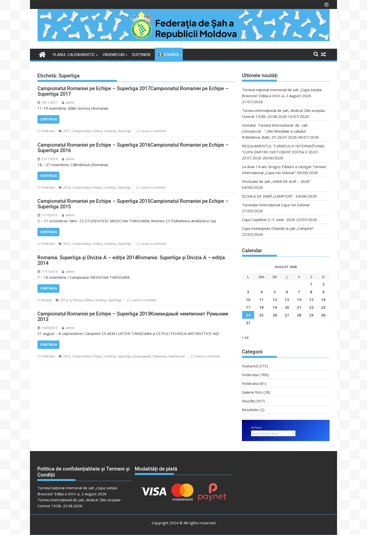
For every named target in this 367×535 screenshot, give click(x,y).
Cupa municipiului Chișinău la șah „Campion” (278, 228)
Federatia (48, 131)
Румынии (159, 356)
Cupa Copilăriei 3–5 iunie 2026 (268, 219)
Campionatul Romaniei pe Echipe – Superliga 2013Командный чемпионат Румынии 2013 (132, 316)
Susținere (141, 54)
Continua (48, 119)
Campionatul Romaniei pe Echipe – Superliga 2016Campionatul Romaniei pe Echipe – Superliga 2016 (132, 147)
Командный (142, 356)
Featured (250, 365)
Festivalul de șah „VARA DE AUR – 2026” (276, 181)
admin (69, 102)
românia (110, 131)
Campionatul (81, 131)
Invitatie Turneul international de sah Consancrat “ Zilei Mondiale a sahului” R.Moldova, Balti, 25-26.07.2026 (276, 131)
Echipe (97, 187)
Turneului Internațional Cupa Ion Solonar (276, 204)
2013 (66, 356)
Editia (88, 300)
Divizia (77, 300)
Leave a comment (153, 131)
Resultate (250, 409)
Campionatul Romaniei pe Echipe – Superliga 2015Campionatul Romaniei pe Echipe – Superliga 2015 (132, 204)
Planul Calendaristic (74, 54)
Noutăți (46, 300)
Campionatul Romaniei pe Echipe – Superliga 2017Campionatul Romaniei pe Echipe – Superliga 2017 (132, 91)
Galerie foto (252, 392)
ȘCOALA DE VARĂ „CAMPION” (268, 196)
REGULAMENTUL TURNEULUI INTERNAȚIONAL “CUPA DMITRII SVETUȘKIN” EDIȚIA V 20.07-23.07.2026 (283, 151)
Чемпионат (176, 356)
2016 (66, 187)
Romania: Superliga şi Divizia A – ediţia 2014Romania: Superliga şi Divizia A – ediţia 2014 (131, 260)
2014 (63, 300)
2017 (66, 131)
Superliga (124, 131)
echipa (97, 131)
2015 (66, 244)
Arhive (256, 427)
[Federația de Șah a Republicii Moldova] (183, 39)
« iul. (245, 337)
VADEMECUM (113, 54)
